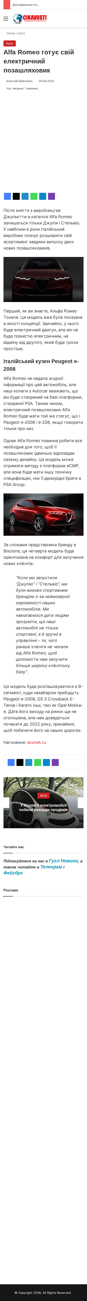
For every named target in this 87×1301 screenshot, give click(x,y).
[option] (43, 802)
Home (10, 33)
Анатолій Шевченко (19, 81)
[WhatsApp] (33, 196)
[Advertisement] (43, 141)
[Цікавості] (30, 18)
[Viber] (51, 196)
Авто (21, 33)
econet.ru (36, 742)
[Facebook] (7, 196)
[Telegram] (42, 196)
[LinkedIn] (25, 196)
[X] (16, 196)
